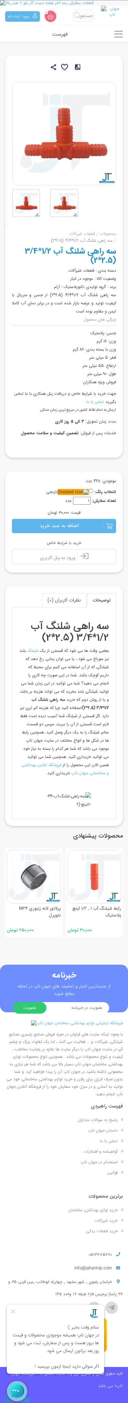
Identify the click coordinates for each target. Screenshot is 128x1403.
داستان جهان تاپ (103, 1130)
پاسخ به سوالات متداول (98, 1120)
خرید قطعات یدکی (102, 1231)
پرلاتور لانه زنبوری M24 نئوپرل (40, 912)
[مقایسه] (76, 68)
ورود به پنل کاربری (58, 557)
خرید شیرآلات (106, 1220)
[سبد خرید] (50, 16)
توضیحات (102, 600)
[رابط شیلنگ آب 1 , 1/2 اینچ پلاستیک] (95, 877)
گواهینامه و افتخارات (101, 1151)
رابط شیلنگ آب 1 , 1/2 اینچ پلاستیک (96, 912)
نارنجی (52, 492)
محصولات (108, 234)
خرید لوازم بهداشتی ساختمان (93, 1210)
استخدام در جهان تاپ (99, 1162)
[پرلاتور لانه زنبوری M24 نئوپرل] (34, 877)
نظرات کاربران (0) (64, 600)
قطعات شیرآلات (82, 234)
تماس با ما (95, 402)
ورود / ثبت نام (19, 16)
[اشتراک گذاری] (53, 68)
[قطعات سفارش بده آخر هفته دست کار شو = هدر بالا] (64, 3)
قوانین (113, 1172)
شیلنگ (33, 650)
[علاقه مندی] (64, 68)
